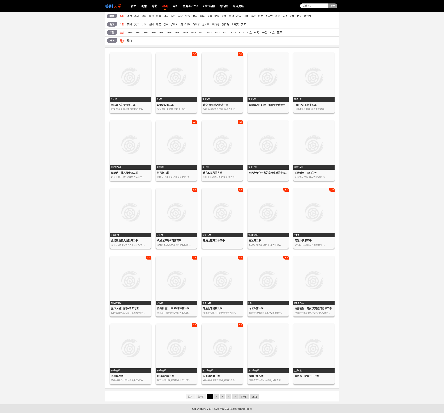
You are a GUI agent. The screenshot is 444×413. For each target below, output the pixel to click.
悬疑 (202, 16)
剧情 (158, 16)
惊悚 (187, 16)
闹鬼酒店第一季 (211, 376)
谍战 (253, 16)
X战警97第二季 (165, 104)
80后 (272, 32)
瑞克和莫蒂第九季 (212, 172)
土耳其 (235, 24)
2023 (153, 32)
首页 (133, 6)
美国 (129, 24)
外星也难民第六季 (212, 308)
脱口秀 (307, 16)
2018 (193, 32)
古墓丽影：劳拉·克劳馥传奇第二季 (313, 308)
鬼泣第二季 (255, 240)
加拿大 (174, 24)
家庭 (180, 16)
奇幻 (173, 16)
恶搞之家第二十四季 (214, 240)
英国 (136, 24)
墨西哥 (215, 24)
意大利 (206, 24)
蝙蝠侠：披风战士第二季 (124, 172)
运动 (284, 16)
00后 (256, 32)
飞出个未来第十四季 (306, 104)
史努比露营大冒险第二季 (124, 240)
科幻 (151, 16)
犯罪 (292, 16)
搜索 (332, 6)
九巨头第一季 (256, 308)
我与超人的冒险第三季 (123, 104)
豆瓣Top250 (190, 6)
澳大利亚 (185, 24)
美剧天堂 (224, 408)
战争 (238, 16)
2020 (177, 32)
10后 (249, 32)
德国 (151, 24)
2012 (241, 32)
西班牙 (196, 24)
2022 (161, 32)
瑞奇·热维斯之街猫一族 (215, 104)
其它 (243, 24)
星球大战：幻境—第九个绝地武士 (267, 104)
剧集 (144, 6)
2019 (185, 32)
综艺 (154, 6)
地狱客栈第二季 (165, 376)
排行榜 (224, 6)
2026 (130, 32)
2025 (137, 32)
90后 (264, 32)
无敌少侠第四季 (303, 240)
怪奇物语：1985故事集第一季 (173, 308)
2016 (209, 32)
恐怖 (277, 16)
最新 (122, 40)
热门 (129, 40)
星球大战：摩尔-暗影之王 (125, 308)
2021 (169, 32)
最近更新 (238, 6)
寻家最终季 (117, 376)
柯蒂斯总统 (163, 172)
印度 (158, 24)
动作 (129, 16)
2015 (217, 32)
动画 (165, 16)
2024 (145, 32)
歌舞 (216, 16)
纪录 (224, 16)
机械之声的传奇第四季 (169, 240)
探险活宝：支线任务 (306, 172)
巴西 (165, 24)
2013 (233, 32)
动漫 (165, 6)
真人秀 (269, 16)
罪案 (195, 16)
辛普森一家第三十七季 (307, 376)
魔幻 (231, 16)
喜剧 (136, 16)
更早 (279, 32)
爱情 (209, 16)
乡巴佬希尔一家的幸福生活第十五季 (268, 172)
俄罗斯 (225, 24)
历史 (260, 16)
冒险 (144, 16)
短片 (299, 16)
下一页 (244, 396)
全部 (122, 16)
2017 (201, 32)
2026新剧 (209, 6)
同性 (246, 16)
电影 (175, 6)
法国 (144, 24)
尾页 (254, 396)
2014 (225, 32)
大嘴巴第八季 (256, 376)
